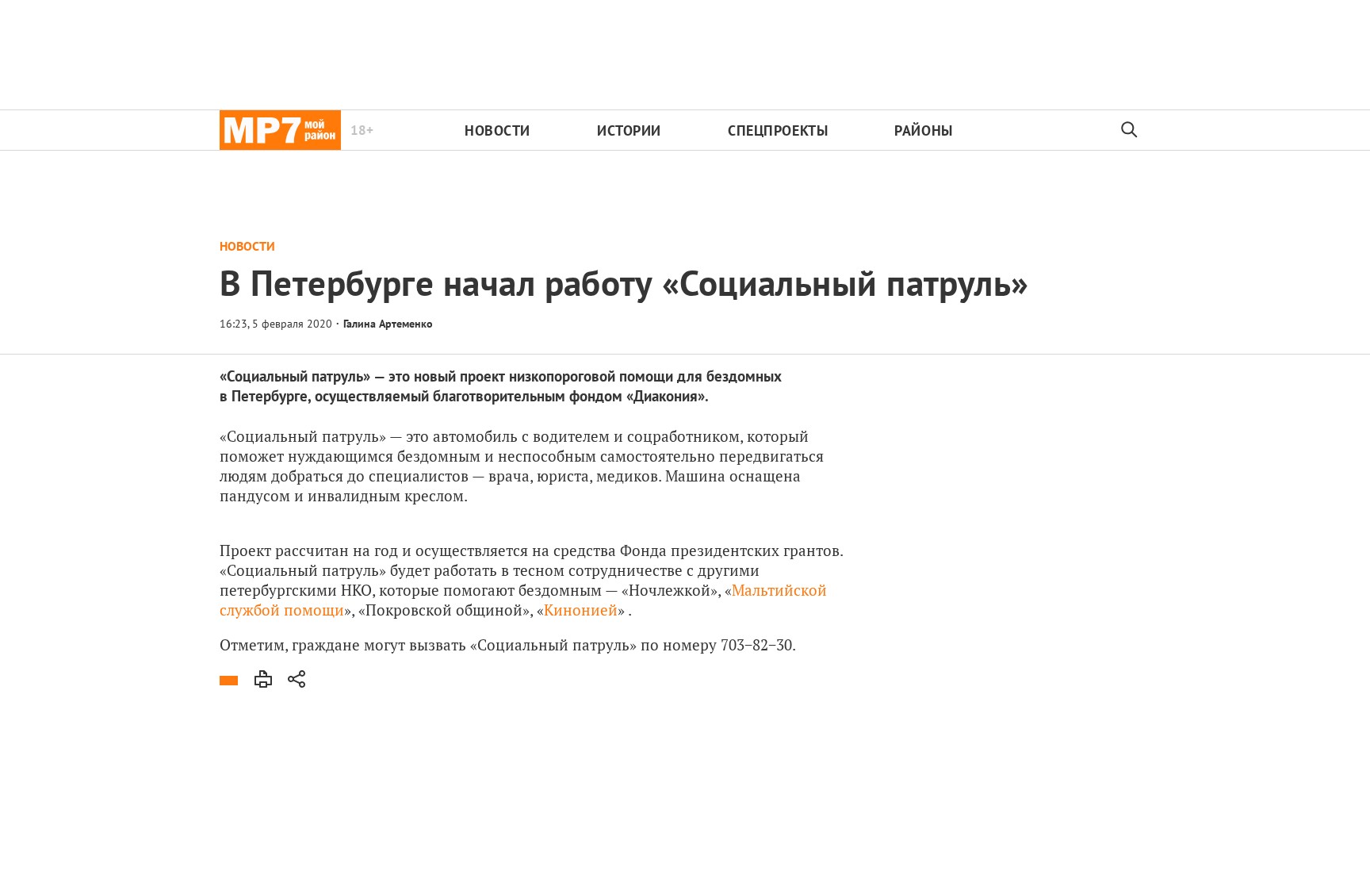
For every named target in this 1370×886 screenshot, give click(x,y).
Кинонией (581, 609)
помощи (314, 609)
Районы (923, 130)
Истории (629, 130)
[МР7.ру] (280, 130)
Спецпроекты (778, 130)
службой (250, 609)
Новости (497, 130)
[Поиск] (1129, 130)
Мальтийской (779, 590)
